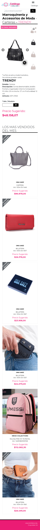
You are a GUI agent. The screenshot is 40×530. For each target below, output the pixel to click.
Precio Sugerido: (14, 113)
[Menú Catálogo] (33, 2)
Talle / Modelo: (8, 101)
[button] (3, 50)
